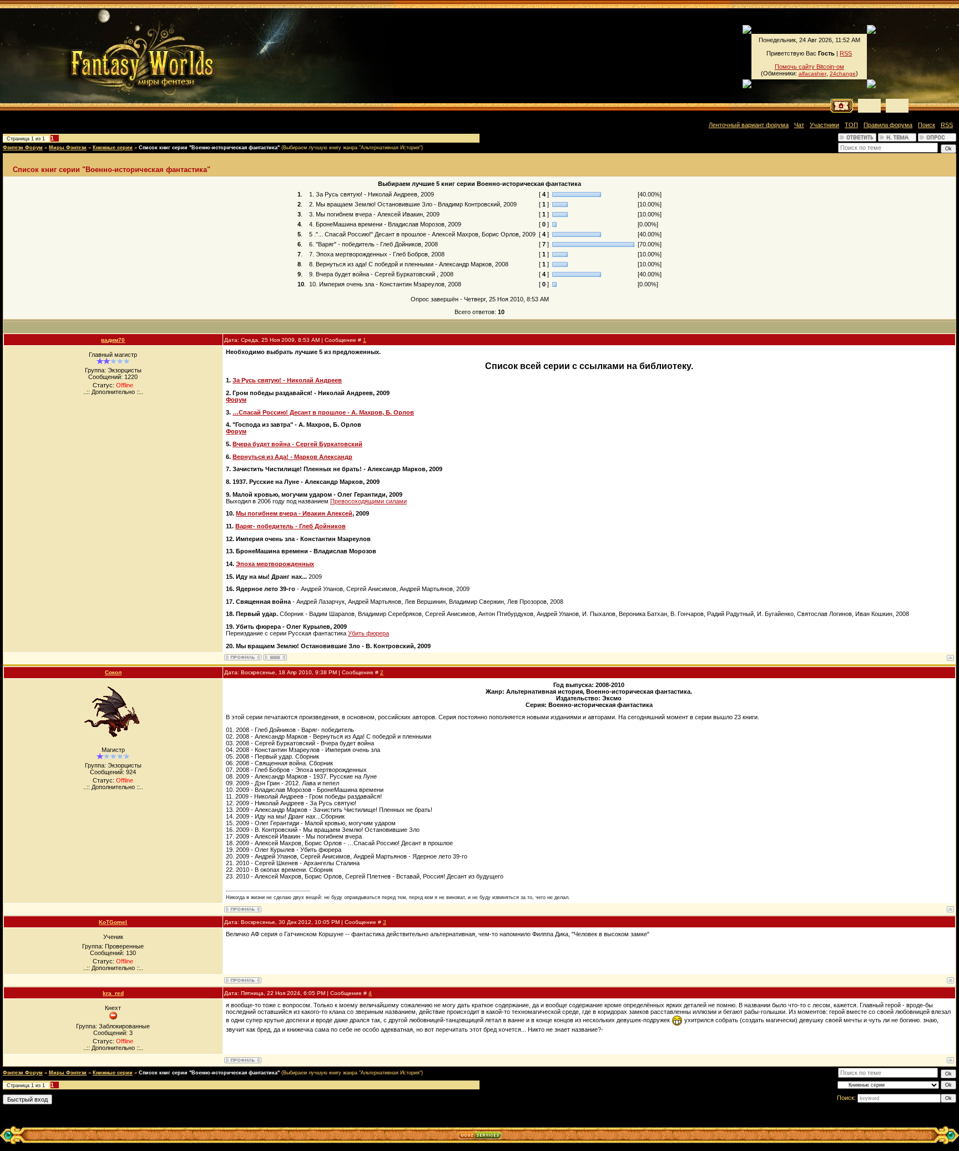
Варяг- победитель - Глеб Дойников (290, 526)
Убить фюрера (368, 633)
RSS (846, 53)
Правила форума (888, 125)
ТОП (851, 125)
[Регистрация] (869, 106)
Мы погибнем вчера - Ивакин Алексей (294, 513)
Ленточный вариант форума (749, 125)
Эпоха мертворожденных (275, 564)
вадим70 (113, 340)
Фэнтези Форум (23, 147)
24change (843, 73)
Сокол (113, 672)
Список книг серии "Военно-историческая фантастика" (209, 147)
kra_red (113, 993)
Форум (236, 399)
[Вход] (897, 106)
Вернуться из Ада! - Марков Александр (292, 456)
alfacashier (812, 73)
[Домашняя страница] (275, 657)
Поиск (926, 125)
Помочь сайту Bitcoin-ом (809, 66)
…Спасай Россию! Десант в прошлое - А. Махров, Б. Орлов (323, 412)
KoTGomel (113, 922)
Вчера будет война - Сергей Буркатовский (297, 444)
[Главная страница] (104, 55)
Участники (824, 125)
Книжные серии (113, 147)
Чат (799, 125)
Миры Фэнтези (68, 147)
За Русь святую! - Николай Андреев (287, 380)
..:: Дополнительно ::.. (113, 391)
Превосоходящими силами (368, 501)
